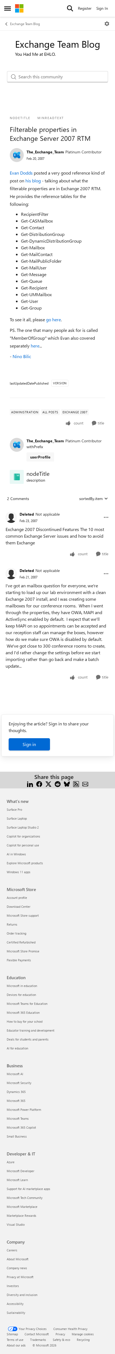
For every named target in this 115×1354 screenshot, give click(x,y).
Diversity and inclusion (22, 1295)
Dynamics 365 (16, 1092)
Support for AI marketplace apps (28, 1189)
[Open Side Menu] (7, 8)
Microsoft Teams (18, 1118)
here (35, 346)
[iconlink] (17, 477)
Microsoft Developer (20, 1171)
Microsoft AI (15, 1074)
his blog (33, 181)
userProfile (40, 457)
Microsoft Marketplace (22, 1207)
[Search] (70, 8)
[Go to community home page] (19, 8)
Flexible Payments (19, 960)
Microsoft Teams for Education (27, 1003)
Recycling (83, 1340)
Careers (12, 1250)
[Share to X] (48, 783)
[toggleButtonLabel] (107, 24)
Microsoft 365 (16, 1101)
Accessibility (15, 1304)
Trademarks (38, 1340)
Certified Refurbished (21, 942)
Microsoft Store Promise (23, 951)
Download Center (18, 906)
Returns (12, 924)
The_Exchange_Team (45, 152)
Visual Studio (16, 1224)
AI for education (17, 1048)
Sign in (29, 744)
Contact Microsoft (37, 1334)
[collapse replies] (57, 510)
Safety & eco (61, 1340)
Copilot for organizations (23, 836)
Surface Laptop (17, 818)
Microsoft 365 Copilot (21, 1127)
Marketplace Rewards (21, 1215)
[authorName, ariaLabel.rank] (17, 155)
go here (53, 319)
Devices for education (21, 995)
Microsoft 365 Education (23, 1012)
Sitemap (12, 1334)
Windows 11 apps (18, 872)
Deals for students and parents (28, 1039)
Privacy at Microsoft (20, 1277)
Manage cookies (83, 1334)
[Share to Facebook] (39, 783)
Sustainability (16, 1312)
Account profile (17, 898)
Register (85, 8)
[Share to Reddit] (58, 783)
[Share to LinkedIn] (30, 783)
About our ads (16, 1345)
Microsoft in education (22, 986)
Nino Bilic (22, 356)
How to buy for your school (25, 1021)
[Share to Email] (85, 783)
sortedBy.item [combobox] (91, 498)
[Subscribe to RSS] (76, 783)
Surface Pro (14, 809)
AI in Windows (16, 854)
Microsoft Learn (17, 1180)
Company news (17, 1268)
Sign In (102, 8)
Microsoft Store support (23, 915)
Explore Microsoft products (25, 863)
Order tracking (16, 933)
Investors (13, 1286)
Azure (11, 1162)
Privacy (60, 1334)
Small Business (17, 1136)
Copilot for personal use (23, 845)
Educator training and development (30, 1030)
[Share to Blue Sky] (67, 783)
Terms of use (15, 1340)
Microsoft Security (19, 1083)
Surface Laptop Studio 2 (23, 827)
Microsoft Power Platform (24, 1109)
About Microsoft (17, 1259)
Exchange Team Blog (25, 23)
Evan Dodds (21, 173)
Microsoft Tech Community (24, 1198)
